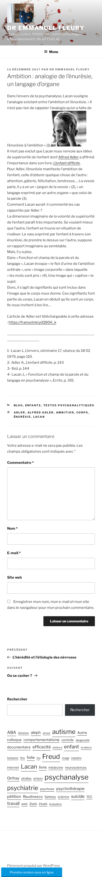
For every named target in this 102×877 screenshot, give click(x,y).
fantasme (12, 758)
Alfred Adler (68, 157)
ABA (11, 732)
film (22, 758)
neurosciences (76, 767)
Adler (19, 412)
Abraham (23, 733)
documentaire (19, 747)
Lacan (39, 416)
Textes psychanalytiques (69, 405)
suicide (77, 796)
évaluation (55, 804)
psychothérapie (70, 788)
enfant (71, 747)
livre (42, 767)
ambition (65, 412)
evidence (86, 747)
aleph (36, 732)
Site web (14, 577)
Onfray (13, 778)
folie (31, 757)
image (65, 758)
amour (46, 733)
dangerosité (82, 740)
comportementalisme (41, 740)
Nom (12, 528)
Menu (53, 52)
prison (38, 778)
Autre (82, 733)
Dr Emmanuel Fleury (45, 27)
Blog (18, 405)
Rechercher (17, 699)
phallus (26, 778)
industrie (76, 758)
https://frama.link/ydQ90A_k (32, 322)
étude (43, 804)
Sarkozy (50, 797)
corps (82, 412)
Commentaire (20, 462)
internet (13, 767)
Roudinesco (33, 797)
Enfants (33, 405)
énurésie (22, 416)
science (63, 797)
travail (13, 803)
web (24, 804)
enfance (57, 747)
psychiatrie (22, 787)
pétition (14, 796)
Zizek (33, 804)
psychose (47, 789)
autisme (63, 731)
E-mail (14, 553)
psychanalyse (66, 777)
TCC (89, 797)
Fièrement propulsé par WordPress (33, 865)
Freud (51, 756)
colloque (14, 740)
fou (38, 758)
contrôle (67, 740)
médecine (55, 767)
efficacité (41, 746)
